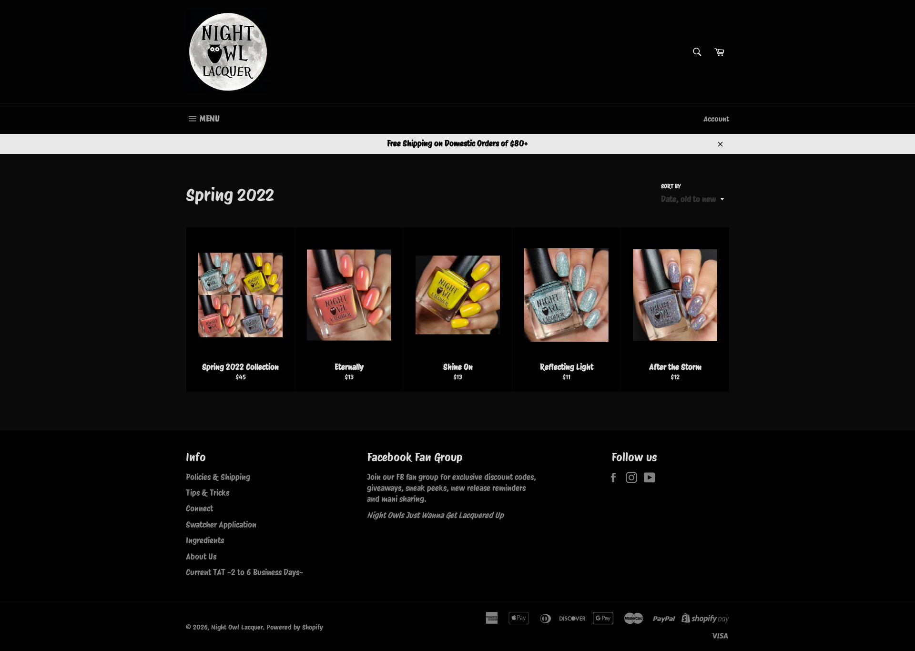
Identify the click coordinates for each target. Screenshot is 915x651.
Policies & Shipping (218, 477)
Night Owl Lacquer (237, 627)
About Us (201, 556)
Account (716, 118)
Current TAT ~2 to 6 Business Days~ (244, 572)
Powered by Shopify (294, 627)
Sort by (671, 186)
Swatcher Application (221, 524)
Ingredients (205, 540)
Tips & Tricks (207, 493)
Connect (199, 508)
